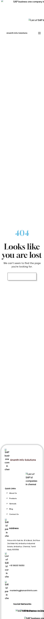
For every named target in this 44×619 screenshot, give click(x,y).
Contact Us (14, 514)
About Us (13, 493)
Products (13, 498)
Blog (11, 509)
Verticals (12, 504)
